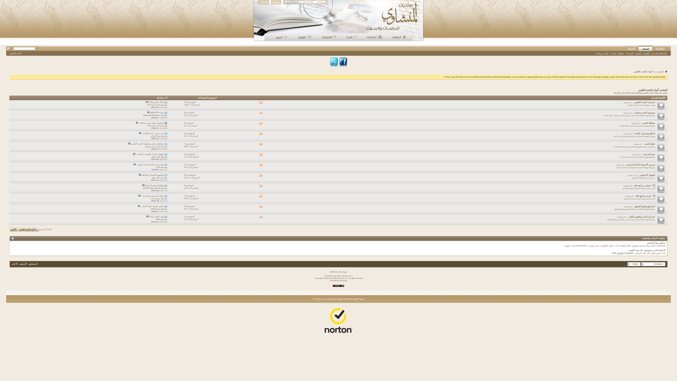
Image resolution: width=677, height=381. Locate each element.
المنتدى (645, 49)
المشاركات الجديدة (658, 53)
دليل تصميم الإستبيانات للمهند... (150, 165)
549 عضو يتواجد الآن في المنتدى (650, 253)
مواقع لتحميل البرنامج (154, 186)
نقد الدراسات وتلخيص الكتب (641, 217)
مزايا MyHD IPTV (157, 113)
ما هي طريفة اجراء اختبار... (152, 206)
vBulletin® (338, 276)
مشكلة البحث (648, 123)
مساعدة (276, 2)
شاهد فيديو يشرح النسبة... (152, 196)
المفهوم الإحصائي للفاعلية (152, 175)
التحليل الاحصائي (647, 175)
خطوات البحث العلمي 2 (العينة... (150, 154)
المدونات (631, 49)
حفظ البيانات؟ (319, 6)
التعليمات (646, 53)
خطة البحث (649, 144)
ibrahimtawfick (580, 246)
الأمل (653, 246)
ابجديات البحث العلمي (644, 102)
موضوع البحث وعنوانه (644, 113)
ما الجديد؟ (660, 49)
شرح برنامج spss (643, 196)
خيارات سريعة (603, 53)
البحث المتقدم (15, 53)
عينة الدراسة (649, 154)
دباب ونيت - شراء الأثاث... (153, 133)
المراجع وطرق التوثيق (644, 206)
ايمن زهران (593, 246)
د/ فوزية (568, 246)
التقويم (638, 53)
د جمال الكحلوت (607, 246)
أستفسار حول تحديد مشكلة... (151, 123)
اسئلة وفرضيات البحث (644, 133)
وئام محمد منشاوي (640, 246)
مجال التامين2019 (156, 102)
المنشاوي (33, 264)
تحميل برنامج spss (642, 186)
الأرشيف (23, 264)
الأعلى (13, 230)
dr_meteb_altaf (624, 246)
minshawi (661, 246)
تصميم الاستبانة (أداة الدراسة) (641, 165)
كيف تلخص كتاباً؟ (156, 217)
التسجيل (263, 2)
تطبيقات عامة (618, 53)
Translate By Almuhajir (338, 281)
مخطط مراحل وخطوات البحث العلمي (147, 144)
